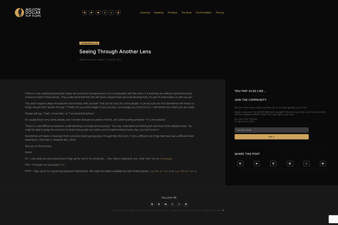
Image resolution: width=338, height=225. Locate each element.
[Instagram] (104, 12)
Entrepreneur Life (89, 43)
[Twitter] (91, 12)
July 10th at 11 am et (185, 171)
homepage (166, 158)
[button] (240, 163)
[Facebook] (84, 12)
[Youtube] (98, 12)
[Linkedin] (118, 12)
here (62, 164)
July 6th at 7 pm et (160, 171)
